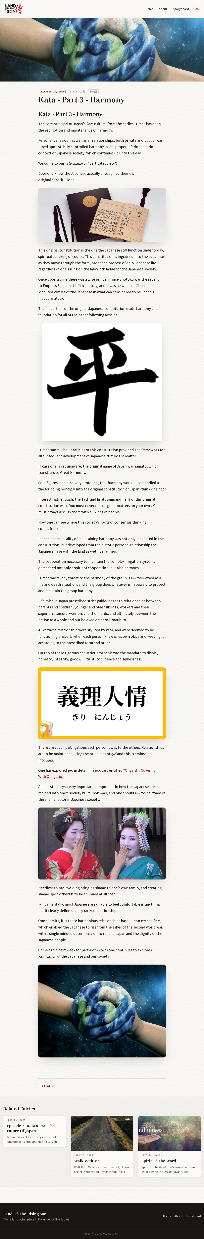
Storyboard (181, 9)
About (163, 9)
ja (197, 8)
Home (149, 9)
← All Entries (46, 1086)
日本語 (93, 91)
